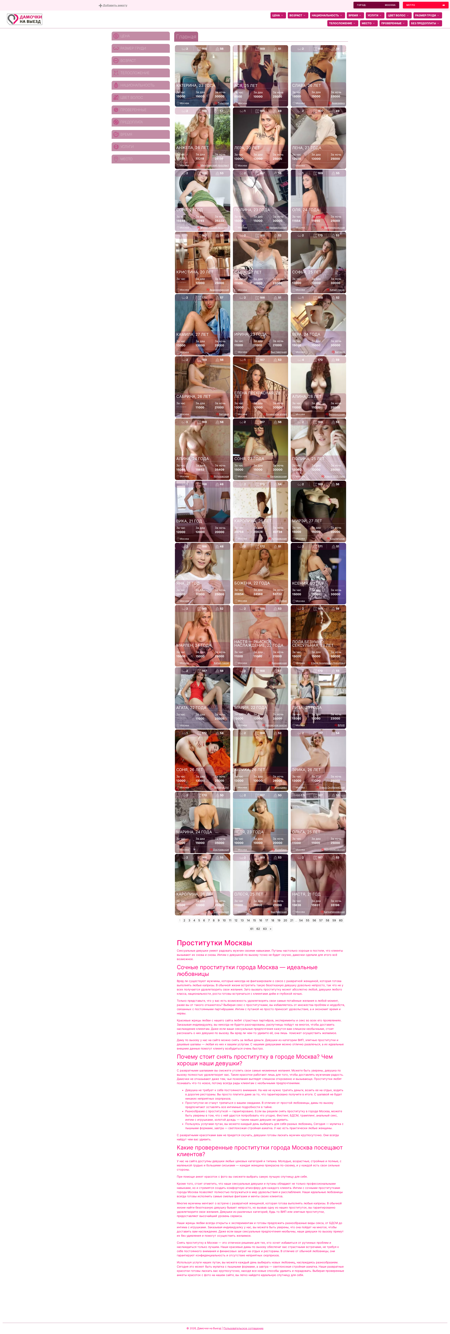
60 (341, 920)
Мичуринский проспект (215, 165)
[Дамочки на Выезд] (24, 19)
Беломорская (278, 476)
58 (327, 920)
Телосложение (340, 23)
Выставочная (279, 351)
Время (353, 15)
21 (291, 920)
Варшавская (279, 662)
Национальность (325, 15)
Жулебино (281, 849)
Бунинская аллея (276, 414)
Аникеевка (338, 103)
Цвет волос (397, 15)
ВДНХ (341, 725)
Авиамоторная (278, 227)
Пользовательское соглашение (243, 1328)
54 (301, 920)
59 (334, 920)
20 (285, 920)
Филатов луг (221, 787)
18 (272, 920)
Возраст (296, 15)
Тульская (223, 103)
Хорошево (281, 787)
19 (278, 920)
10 (224, 920)
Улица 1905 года (334, 476)
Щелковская (221, 911)
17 (266, 920)
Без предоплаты (423, 23)
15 (254, 920)
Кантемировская (334, 227)
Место (367, 23)
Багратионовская (334, 911)
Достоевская (221, 849)
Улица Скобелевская (332, 787)
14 (248, 920)
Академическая (219, 289)
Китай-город (337, 289)
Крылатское (337, 538)
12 (235, 920)
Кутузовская (221, 476)
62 (258, 929)
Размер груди (425, 15)
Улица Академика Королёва (328, 662)
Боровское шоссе (276, 725)
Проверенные (391, 23)
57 (321, 920)
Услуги (373, 15)
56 (314, 920)
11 (230, 920)
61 (251, 929)
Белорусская (337, 414)
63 (265, 929)
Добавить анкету (114, 5)
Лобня (283, 600)
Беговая (340, 351)
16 (260, 920)
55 (307, 920)
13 (242, 920)
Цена (276, 15)
